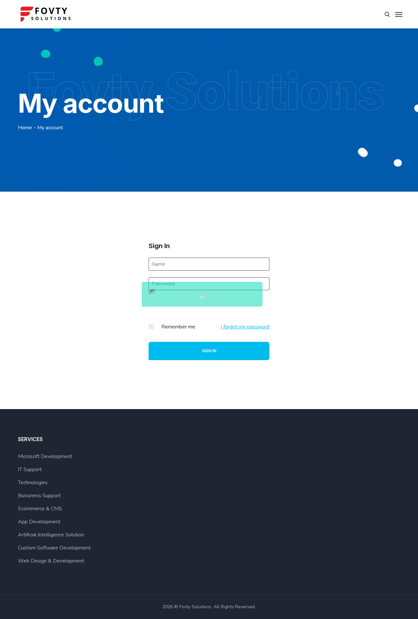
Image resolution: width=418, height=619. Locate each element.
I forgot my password (245, 326)
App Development (39, 521)
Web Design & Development (51, 560)
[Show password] (202, 294)
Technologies (33, 482)
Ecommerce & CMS (40, 508)
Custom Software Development (54, 547)
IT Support (30, 469)
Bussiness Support (39, 495)
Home (25, 127)
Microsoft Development (45, 456)
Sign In (209, 350)
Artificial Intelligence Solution (51, 534)
